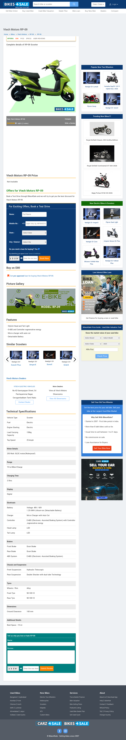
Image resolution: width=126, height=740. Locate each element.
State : (12, 233)
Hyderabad (22, 697)
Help (101, 701)
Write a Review (70, 123)
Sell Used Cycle (75, 715)
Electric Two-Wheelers (47, 697)
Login (114, 4)
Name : (12, 214)
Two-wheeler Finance (77, 697)
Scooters (43, 704)
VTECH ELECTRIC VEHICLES (24, 386)
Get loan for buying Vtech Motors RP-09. (32, 276)
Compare (114, 11)
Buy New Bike (90, 11)
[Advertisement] (63, 20)
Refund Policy (104, 708)
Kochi (19, 704)
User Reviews (39, 38)
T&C (101, 711)
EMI (17, 38)
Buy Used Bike (27, 11)
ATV (41, 711)
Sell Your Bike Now (102, 448)
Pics (22, 38)
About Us (103, 697)
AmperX (32, 364)
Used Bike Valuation (46, 11)
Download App (112, 697)
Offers (10, 38)
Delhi (12, 708)
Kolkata (12, 715)
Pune (19, 701)
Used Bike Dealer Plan (77, 711)
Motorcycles (44, 701)
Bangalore (13, 697)
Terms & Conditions (34, 254)
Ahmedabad (14, 711)
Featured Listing (75, 708)
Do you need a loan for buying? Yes (23, 249)
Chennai (13, 704)
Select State (98, 4)
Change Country (105, 715)
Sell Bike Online (11, 11)
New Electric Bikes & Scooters (102, 203)
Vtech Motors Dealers (16, 378)
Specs (28, 38)
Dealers (103, 11)
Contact (102, 704)
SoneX (49, 364)
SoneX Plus (16, 365)
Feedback (110, 704)
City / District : (15, 242)
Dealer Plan (63, 11)
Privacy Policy (109, 711)
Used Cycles (21, 715)
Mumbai (13, 701)
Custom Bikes (44, 715)
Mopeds (43, 708)
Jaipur (22, 711)
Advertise (107, 701)
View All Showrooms (58, 398)
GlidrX (66, 365)
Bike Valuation (75, 701)
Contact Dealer (24, 402)
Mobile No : (13, 223)
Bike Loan (76, 11)
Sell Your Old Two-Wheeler (102, 402)
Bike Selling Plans (76, 704)
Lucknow (18, 708)
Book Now (44, 258)
